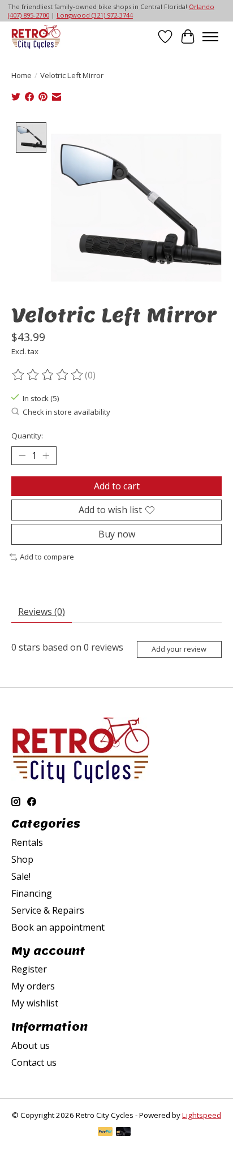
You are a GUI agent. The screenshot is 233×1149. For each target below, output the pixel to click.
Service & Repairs (47, 910)
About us (30, 1045)
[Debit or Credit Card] (123, 1132)
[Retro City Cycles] (36, 36)
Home (21, 75)
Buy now (116, 534)
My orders (33, 986)
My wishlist (34, 1003)
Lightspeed (201, 1115)
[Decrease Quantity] (22, 455)
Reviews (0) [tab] (41, 611)
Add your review (179, 649)
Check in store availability (66, 412)
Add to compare (47, 557)
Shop (22, 859)
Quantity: (27, 436)
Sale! (21, 876)
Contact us (34, 1062)
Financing (31, 893)
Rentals (27, 842)
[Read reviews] (48, 375)
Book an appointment (58, 927)
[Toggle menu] (210, 36)
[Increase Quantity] (45, 455)
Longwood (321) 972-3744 (95, 15)
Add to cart (117, 486)
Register (29, 969)
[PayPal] (105, 1132)
